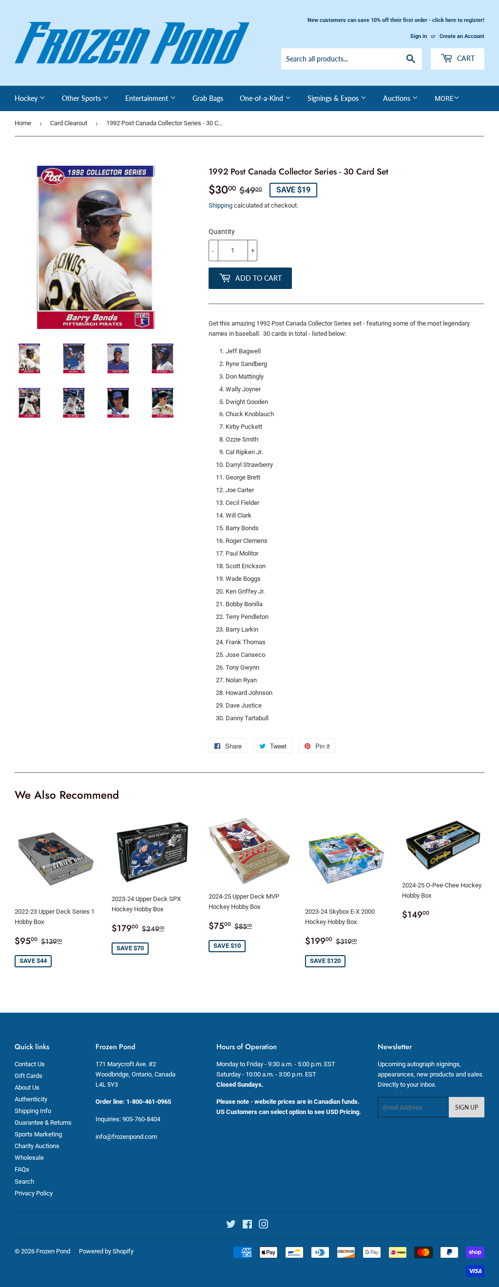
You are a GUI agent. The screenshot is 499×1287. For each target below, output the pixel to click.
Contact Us (30, 1064)
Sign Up (466, 1107)
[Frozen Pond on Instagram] (264, 1225)
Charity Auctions (37, 1146)
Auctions (397, 98)
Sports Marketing (38, 1134)
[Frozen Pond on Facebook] (247, 1225)
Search (24, 1181)
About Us (27, 1087)
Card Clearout (68, 123)
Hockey (27, 98)
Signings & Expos (334, 98)
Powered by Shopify (106, 1251)
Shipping (220, 205)
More (444, 98)
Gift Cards (28, 1075)
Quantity (222, 231)
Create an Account (462, 36)
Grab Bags (207, 98)
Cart (465, 58)
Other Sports (82, 98)
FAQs (22, 1169)
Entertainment (147, 98)
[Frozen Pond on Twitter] (231, 1225)
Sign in (418, 36)
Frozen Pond (53, 1251)
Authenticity (31, 1099)
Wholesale (29, 1157)
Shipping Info (33, 1110)
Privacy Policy (34, 1193)
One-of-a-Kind (262, 98)
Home (23, 123)
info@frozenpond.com (126, 1136)
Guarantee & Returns (43, 1122)
